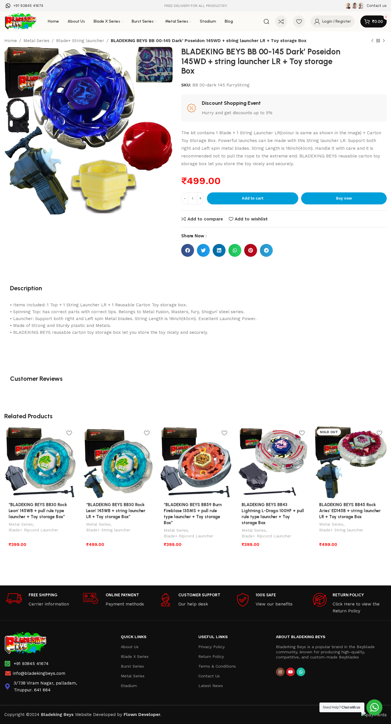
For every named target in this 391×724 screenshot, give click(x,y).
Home (10, 40)
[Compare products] (281, 21)
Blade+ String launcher (80, 40)
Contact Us (209, 676)
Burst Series (132, 666)
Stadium (129, 685)
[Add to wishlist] (69, 433)
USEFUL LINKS (213, 636)
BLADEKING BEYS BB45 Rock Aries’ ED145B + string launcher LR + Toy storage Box (350, 510)
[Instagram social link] (280, 672)
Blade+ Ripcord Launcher (33, 530)
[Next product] (384, 41)
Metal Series (36, 40)
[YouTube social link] (290, 672)
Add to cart (252, 198)
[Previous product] (372, 41)
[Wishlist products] (299, 21)
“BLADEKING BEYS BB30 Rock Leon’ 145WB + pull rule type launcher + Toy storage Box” (38, 510)
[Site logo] (20, 21)
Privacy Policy (211, 646)
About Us (130, 646)
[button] (187, 250)
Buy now (344, 198)
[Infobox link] (24, 5)
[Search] (266, 21)
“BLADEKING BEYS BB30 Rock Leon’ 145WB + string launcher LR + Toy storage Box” (115, 510)
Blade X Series (135, 656)
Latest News (210, 685)
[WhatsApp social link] (301, 672)
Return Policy (211, 656)
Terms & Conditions (217, 666)
